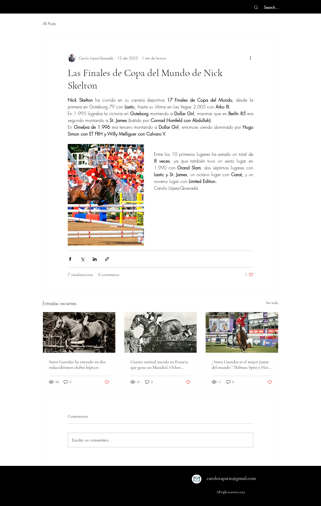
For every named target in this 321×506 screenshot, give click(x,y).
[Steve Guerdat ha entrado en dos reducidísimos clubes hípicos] (79, 332)
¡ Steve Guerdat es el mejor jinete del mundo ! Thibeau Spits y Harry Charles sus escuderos (242, 364)
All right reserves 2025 (230, 492)
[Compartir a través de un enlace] (107, 259)
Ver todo (272, 302)
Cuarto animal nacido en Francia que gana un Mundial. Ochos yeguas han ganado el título (159, 364)
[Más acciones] (250, 58)
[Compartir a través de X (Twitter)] (82, 259)
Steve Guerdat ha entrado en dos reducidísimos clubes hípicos (77, 364)
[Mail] (196, 479)
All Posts (49, 23)
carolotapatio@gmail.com (231, 478)
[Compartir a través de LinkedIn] (94, 259)
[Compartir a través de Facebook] (70, 259)
